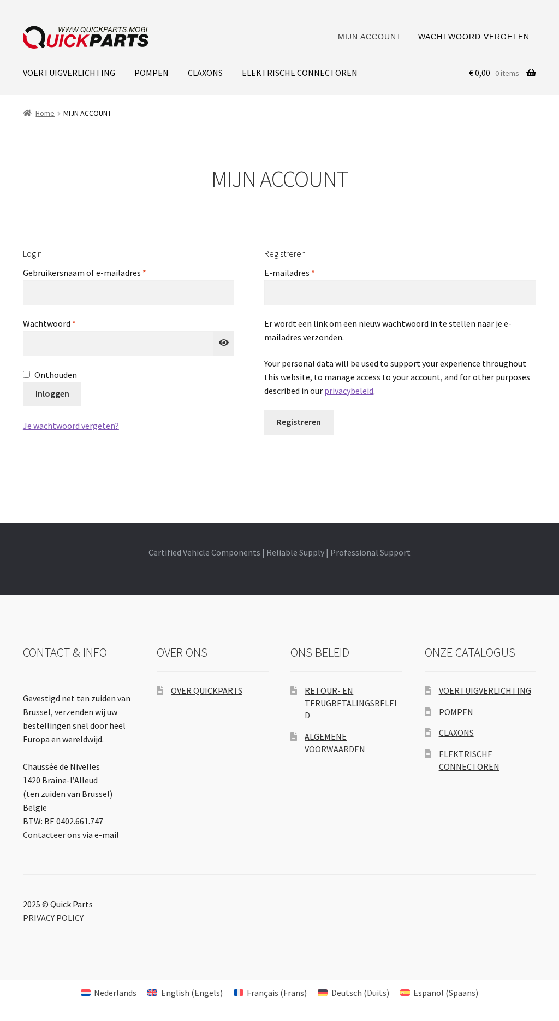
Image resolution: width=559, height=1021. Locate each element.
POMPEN (151, 72)
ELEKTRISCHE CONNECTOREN (300, 72)
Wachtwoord (62, 323)
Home (45, 113)
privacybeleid (348, 390)
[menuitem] (108, 992)
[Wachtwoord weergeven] (223, 343)
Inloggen (52, 393)
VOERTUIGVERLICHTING (69, 72)
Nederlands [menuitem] (115, 992)
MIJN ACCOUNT (370, 36)
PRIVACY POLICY (53, 917)
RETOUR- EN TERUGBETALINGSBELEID (351, 703)
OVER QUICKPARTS (206, 690)
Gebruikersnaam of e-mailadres (97, 272)
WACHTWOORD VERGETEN (474, 36)
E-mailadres (302, 272)
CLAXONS (205, 72)
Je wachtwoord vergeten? (71, 425)
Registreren (299, 421)
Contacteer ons (52, 834)
